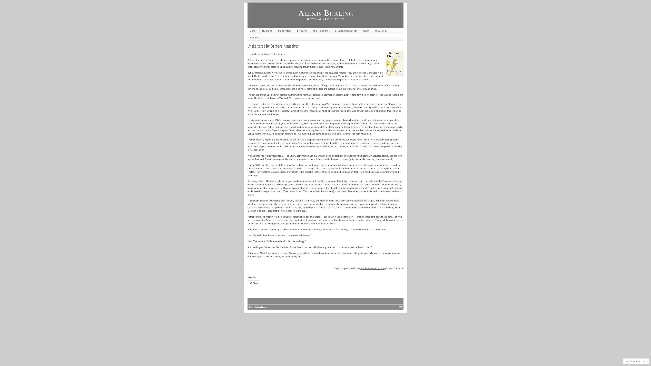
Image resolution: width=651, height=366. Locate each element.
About (253, 31)
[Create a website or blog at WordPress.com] (400, 307)
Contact (254, 37)
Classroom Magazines (344, 31)
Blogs (364, 31)
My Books (266, 31)
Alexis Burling (325, 12)
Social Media (380, 31)
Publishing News (320, 31)
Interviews (300, 31)
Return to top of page (257, 307)
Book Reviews (283, 31)
